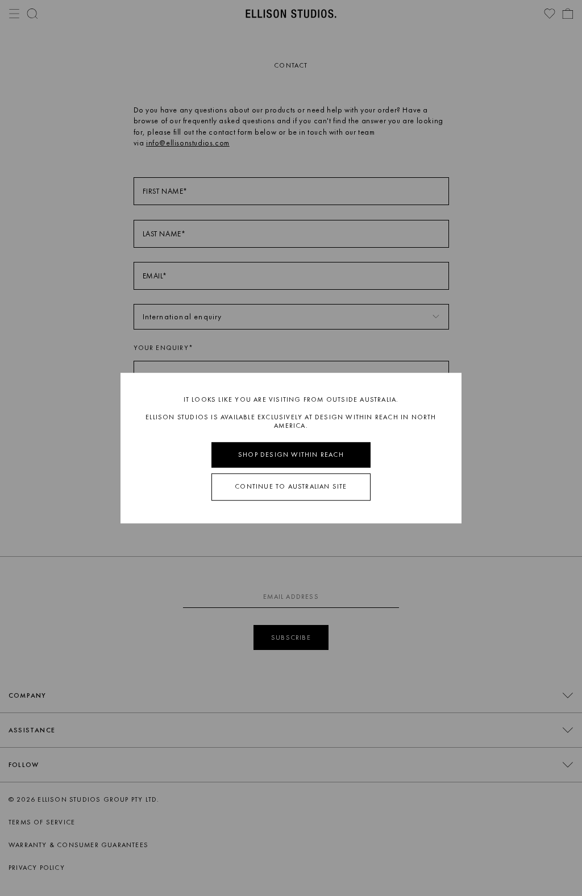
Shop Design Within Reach (291, 454)
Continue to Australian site (291, 486)
